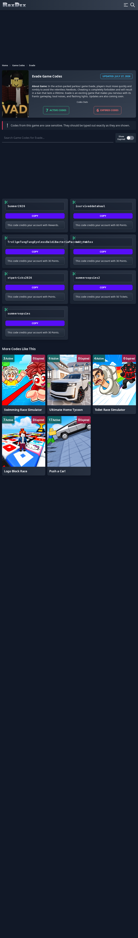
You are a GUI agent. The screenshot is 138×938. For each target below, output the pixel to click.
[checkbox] (130, 138)
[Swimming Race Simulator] (23, 384)
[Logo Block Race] (23, 445)
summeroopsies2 (88, 277)
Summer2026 (16, 206)
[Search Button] (132, 5)
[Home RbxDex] (17, 5)
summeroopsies (19, 313)
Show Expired (121, 138)
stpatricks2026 (20, 277)
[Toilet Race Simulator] (114, 384)
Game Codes (18, 65)
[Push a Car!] (69, 445)
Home (5, 65)
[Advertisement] (69, 35)
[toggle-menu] (126, 5)
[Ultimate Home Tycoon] (69, 384)
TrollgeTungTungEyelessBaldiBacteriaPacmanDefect (36, 242)
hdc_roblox (84, 242)
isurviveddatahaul (90, 206)
